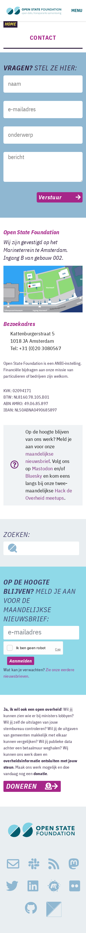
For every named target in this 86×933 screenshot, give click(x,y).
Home (10, 24)
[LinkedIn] (33, 886)
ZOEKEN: (16, 535)
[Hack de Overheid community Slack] (33, 864)
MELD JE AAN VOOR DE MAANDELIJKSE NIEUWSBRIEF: (39, 601)
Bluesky (33, 476)
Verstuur (50, 198)
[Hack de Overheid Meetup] (54, 886)
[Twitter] (12, 886)
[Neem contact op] (13, 864)
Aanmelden (20, 661)
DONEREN (25, 786)
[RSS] (53, 864)
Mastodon (42, 468)
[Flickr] (74, 886)
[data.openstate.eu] (53, 909)
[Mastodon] (73, 864)
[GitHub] (31, 909)
